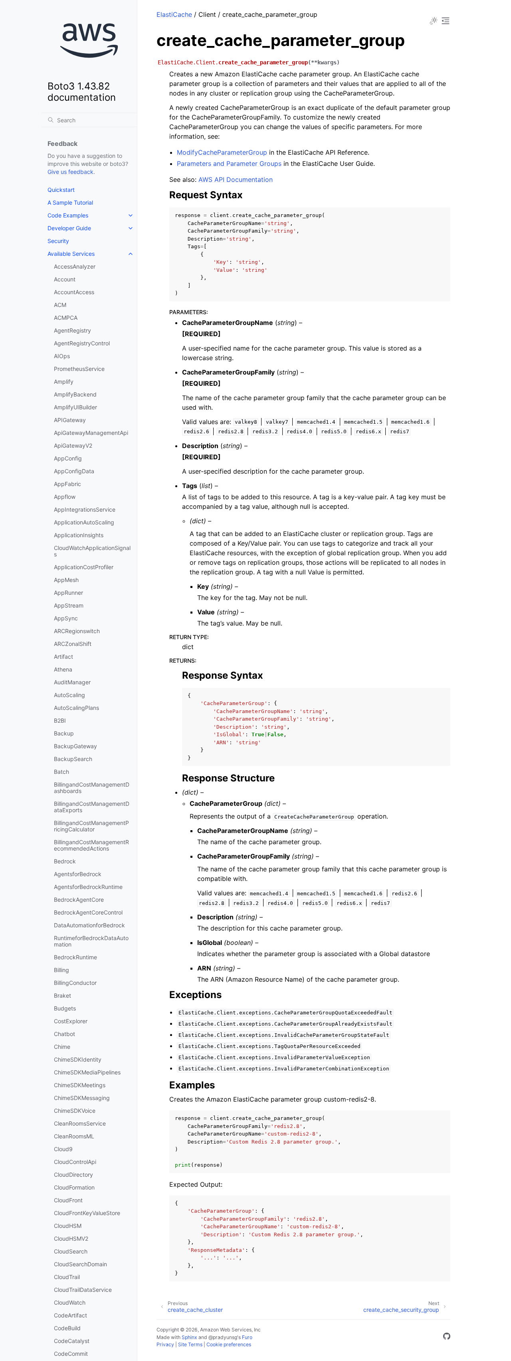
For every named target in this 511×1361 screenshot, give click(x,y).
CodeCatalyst (71, 1340)
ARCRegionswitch (77, 631)
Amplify (63, 381)
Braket (62, 995)
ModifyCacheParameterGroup (222, 152)
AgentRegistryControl (82, 343)
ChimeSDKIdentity (77, 1059)
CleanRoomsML (74, 1136)
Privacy (165, 1344)
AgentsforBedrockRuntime (88, 886)
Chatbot (64, 1033)
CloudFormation (74, 1187)
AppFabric (67, 483)
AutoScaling (69, 694)
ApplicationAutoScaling (84, 522)
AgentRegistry (72, 330)
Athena (63, 669)
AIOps (62, 356)
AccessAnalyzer (74, 266)
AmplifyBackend (75, 394)
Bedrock (65, 861)
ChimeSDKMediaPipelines (87, 1072)
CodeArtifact (70, 1315)
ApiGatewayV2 (73, 445)
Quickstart (61, 189)
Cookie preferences (228, 1344)
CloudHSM (67, 1225)
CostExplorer (70, 1021)
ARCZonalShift (72, 643)
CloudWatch (69, 1302)
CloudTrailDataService (83, 1289)
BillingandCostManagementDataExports (91, 806)
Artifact (63, 656)
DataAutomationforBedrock (89, 925)
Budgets (65, 1008)
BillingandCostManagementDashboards (91, 787)
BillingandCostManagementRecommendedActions (91, 845)
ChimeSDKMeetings (79, 1085)
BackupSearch (73, 758)
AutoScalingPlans (76, 707)
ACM (60, 304)
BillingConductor (75, 982)
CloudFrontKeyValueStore (87, 1213)
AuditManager (72, 682)
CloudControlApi (75, 1161)
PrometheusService (79, 368)
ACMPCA (65, 317)
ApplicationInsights (78, 535)
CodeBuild (67, 1328)
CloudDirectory (73, 1174)
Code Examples (68, 215)
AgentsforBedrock (77, 874)
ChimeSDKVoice (74, 1110)
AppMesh (66, 579)
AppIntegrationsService (84, 509)
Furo (247, 1337)
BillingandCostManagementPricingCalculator (91, 826)
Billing (61, 969)
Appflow (64, 496)
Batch (61, 771)
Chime (62, 1046)
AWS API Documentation (235, 179)
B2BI (60, 720)
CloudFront (68, 1200)
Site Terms (190, 1344)
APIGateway (70, 419)
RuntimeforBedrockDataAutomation (91, 941)
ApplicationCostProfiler (83, 567)
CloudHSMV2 (71, 1238)
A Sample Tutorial (70, 202)
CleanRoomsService (80, 1123)
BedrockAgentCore (79, 899)
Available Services (71, 253)
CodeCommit (71, 1353)
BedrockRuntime (75, 957)
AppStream (68, 605)
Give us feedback (70, 171)
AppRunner (68, 592)
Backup (64, 733)
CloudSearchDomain (80, 1264)
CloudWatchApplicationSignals (92, 551)
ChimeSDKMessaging (82, 1097)
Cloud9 (63, 1149)
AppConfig (68, 458)
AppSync (66, 618)
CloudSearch (70, 1251)
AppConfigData (74, 471)
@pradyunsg (222, 1337)
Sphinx (189, 1337)
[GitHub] (446, 1337)
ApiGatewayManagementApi (91, 432)
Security (58, 240)
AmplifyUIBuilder (75, 407)
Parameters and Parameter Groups (229, 163)
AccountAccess (74, 292)
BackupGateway (75, 746)
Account (64, 279)
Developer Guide (69, 228)
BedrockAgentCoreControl (88, 912)
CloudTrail (67, 1276)
